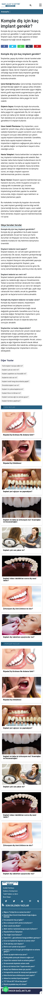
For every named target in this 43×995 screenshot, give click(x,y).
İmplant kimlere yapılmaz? (11, 401)
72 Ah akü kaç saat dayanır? (14, 944)
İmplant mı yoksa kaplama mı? (12, 389)
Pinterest (37, 46)
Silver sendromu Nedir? (12, 926)
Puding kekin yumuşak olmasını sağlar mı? (19, 957)
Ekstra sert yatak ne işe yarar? (15, 947)
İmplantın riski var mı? (9, 377)
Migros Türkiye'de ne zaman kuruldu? (17, 912)
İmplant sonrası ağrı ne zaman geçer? (15, 397)
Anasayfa (5, 12)
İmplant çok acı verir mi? (10, 370)
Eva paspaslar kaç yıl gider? (14, 920)
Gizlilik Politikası (8, 888)
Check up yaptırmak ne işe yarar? (15, 954)
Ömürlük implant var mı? (10, 385)
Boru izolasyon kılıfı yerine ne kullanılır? (18, 923)
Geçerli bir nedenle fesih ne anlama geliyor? (19, 960)
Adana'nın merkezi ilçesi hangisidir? (16, 978)
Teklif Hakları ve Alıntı (10, 894)
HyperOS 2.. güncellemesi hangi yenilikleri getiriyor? (22, 938)
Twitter (12, 46)
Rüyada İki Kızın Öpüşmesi (13, 932)
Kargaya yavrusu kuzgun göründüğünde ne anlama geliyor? (22, 950)
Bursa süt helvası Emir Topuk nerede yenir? (19, 966)
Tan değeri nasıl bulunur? (13, 935)
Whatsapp (21, 46)
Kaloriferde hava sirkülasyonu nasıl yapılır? (19, 975)
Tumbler (29, 46)
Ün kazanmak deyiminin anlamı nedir (16, 963)
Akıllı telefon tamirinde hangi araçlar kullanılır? (20, 929)
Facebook (4, 46)
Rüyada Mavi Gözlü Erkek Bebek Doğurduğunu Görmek (20, 916)
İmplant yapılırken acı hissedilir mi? (14, 374)
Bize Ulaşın (7, 897)
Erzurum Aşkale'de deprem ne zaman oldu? (19, 941)
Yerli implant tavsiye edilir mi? (12, 366)
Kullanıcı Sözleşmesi (10, 891)
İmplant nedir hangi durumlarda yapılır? (15, 381)
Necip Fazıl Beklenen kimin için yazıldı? (17, 969)
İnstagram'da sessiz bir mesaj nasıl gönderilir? (20, 972)
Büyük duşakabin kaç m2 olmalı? (15, 984)
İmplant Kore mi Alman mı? (11, 393)
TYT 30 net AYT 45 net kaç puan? (15, 981)
